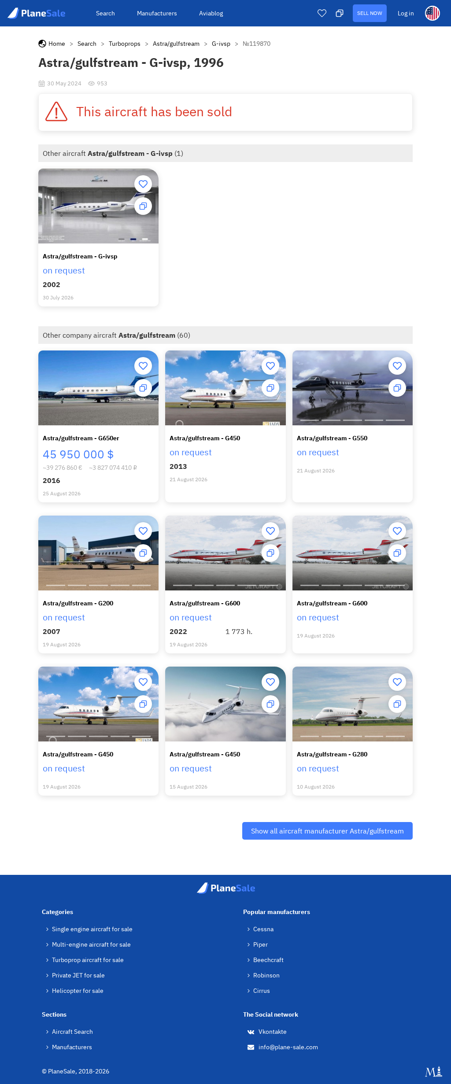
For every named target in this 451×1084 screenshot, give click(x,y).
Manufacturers (157, 13)
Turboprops (124, 44)
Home (56, 44)
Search (105, 13)
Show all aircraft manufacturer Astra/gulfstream (327, 830)
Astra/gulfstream (176, 44)
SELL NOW (369, 13)
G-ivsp (221, 44)
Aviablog (211, 13)
